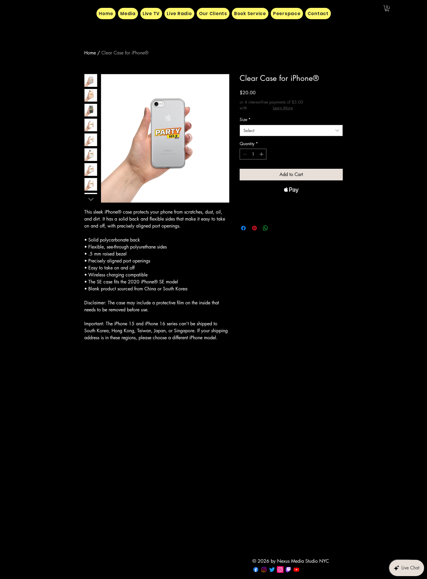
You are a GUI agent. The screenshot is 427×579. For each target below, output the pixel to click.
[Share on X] (276, 228)
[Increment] (261, 154)
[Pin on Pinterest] (254, 228)
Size (245, 119)
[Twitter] (272, 569)
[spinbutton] (253, 154)
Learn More (283, 108)
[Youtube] (296, 569)
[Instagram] (264, 569)
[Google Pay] (291, 206)
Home (90, 53)
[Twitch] (288, 569)
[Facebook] (255, 569)
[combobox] (291, 130)
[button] (387, 8)
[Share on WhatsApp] (265, 228)
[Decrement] (244, 154)
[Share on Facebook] (243, 228)
